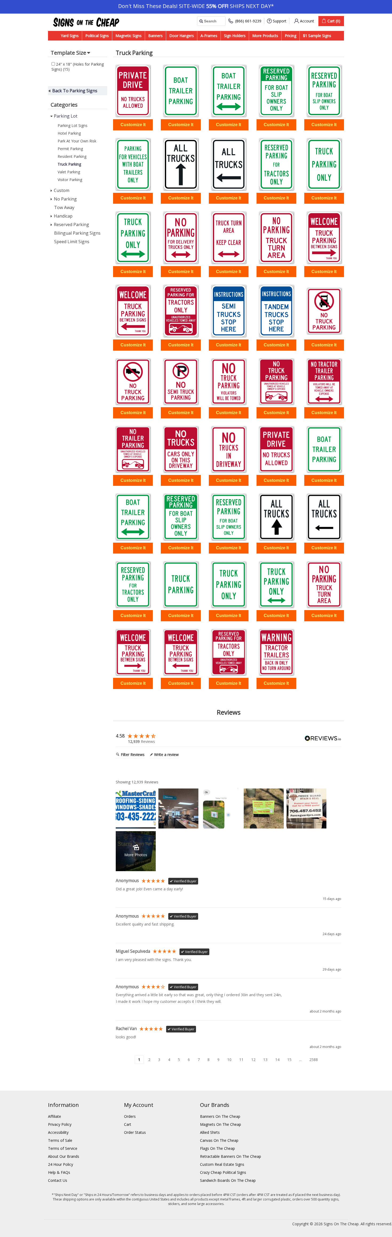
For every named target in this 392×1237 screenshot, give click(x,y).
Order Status (135, 1132)
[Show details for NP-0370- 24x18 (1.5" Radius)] (276, 449)
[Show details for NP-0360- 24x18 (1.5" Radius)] (276, 381)
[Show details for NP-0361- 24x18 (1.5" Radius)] (324, 381)
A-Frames (209, 35)
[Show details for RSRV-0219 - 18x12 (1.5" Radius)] (181, 237)
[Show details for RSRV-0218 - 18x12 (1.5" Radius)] (133, 237)
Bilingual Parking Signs (77, 233)
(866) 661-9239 (248, 20)
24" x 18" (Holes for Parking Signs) (77, 67)
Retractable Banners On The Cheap (230, 1156)
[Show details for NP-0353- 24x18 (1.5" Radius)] (324, 310)
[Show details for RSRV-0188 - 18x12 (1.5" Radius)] (324, 90)
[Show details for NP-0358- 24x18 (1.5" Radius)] (229, 381)
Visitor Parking (70, 179)
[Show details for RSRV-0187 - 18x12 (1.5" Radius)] (276, 90)
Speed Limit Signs (71, 242)
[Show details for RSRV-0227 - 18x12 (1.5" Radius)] (276, 310)
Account (307, 20)
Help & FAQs (59, 1172)
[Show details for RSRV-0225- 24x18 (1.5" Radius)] (276, 652)
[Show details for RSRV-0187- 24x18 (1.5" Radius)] (181, 516)
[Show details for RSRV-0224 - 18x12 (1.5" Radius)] (181, 310)
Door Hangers (181, 35)
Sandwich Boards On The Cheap (228, 1180)
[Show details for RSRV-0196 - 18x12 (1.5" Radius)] (229, 164)
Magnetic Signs (128, 35)
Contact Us (57, 1180)
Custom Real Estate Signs (222, 1164)
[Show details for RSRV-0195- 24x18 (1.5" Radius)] (276, 516)
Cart (127, 1124)
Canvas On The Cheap (219, 1140)
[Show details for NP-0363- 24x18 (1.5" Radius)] (133, 449)
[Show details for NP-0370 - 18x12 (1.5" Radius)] (133, 90)
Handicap (63, 216)
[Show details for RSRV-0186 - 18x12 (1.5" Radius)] (229, 90)
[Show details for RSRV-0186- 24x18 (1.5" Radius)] (133, 516)
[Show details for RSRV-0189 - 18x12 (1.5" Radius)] (133, 164)
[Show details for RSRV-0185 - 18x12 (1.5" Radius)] (181, 90)
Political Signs (97, 35)
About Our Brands (63, 1156)
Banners (155, 35)
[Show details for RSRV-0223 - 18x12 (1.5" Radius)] (133, 310)
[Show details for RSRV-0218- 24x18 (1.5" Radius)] (276, 584)
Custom (61, 190)
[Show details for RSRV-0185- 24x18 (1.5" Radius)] (324, 449)
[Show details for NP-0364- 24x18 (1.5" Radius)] (181, 449)
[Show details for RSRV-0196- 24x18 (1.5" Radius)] (324, 516)
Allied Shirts (210, 1132)
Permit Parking (70, 148)
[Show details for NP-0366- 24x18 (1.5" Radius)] (229, 449)
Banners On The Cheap (220, 1116)
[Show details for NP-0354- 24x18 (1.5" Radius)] (133, 381)
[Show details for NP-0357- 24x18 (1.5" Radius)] (181, 381)
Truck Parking (69, 164)
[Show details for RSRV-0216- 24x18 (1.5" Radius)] (181, 584)
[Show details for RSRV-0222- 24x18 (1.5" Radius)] (133, 652)
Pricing (290, 35)
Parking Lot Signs (72, 125)
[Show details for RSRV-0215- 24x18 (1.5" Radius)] (133, 584)
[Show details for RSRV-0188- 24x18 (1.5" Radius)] (229, 516)
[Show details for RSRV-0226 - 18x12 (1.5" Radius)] (229, 310)
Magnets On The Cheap (220, 1124)
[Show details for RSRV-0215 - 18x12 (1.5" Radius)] (276, 164)
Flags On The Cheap (217, 1148)
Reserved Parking (71, 224)
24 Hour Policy (60, 1164)
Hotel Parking (69, 133)
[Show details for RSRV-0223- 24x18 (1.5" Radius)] (181, 652)
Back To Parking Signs (74, 91)
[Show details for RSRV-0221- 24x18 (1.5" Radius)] (324, 584)
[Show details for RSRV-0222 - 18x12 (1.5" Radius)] (324, 237)
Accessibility (58, 1132)
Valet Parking (69, 171)
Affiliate (54, 1116)
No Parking (65, 199)
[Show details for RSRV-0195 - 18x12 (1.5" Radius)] (181, 164)
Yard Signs (70, 35)
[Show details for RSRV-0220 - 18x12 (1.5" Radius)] (229, 237)
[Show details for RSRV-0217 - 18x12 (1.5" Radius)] (324, 164)
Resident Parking (72, 156)
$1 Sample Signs (317, 35)
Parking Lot (65, 116)
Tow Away (64, 207)
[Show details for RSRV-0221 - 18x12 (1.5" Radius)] (276, 237)
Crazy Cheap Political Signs (223, 1172)
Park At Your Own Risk (77, 140)
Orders (130, 1116)
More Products (265, 35)
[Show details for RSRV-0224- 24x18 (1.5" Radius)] (229, 652)
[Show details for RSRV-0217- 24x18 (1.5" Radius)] (229, 584)
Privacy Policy (59, 1124)
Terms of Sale (60, 1140)
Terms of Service (62, 1148)
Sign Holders (235, 35)
